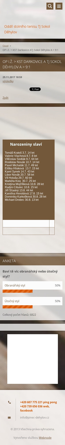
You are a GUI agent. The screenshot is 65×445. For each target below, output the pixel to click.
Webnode (45, 438)
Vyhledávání (49, 6)
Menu (58, 6)
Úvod (5, 46)
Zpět (5, 98)
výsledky (8, 81)
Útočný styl (12, 301)
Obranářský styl (15, 285)
